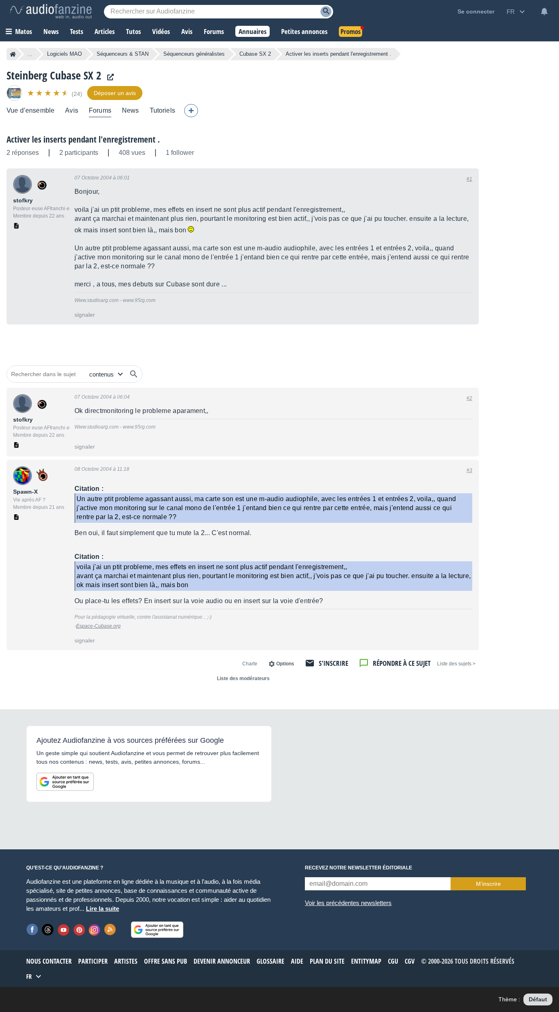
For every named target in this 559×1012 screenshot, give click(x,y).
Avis (71, 110)
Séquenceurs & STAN (123, 54)
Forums (100, 110)
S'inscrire (333, 663)
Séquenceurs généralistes (194, 54)
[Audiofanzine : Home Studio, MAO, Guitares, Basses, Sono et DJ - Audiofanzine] (51, 11)
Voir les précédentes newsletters (348, 902)
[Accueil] (13, 54)
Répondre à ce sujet (402, 663)
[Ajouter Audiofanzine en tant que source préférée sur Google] (65, 782)
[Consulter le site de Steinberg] (108, 77)
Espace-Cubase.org (98, 626)
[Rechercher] (134, 374)
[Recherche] (325, 11)
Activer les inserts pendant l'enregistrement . (83, 139)
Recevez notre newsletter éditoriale (358, 868)
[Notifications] (544, 11)
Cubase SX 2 (255, 54)
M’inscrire (488, 883)
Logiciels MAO (64, 54)
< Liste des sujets (456, 664)
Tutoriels (162, 110)
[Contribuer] (191, 110)
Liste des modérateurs (243, 678)
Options (285, 664)
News (130, 110)
